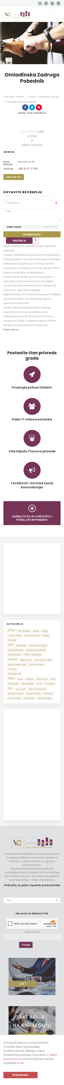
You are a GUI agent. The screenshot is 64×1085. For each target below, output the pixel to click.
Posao (10, 644)
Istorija (36, 631)
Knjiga (45, 631)
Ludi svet (30, 679)
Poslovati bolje (14, 654)
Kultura (11, 630)
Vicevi (39, 683)
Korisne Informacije (38, 645)
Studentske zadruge (49, 96)
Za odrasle (49, 683)
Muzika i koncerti (32, 635)
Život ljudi (12, 669)
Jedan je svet (26, 660)
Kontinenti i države (43, 660)
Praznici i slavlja (33, 693)
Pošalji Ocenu (32, 234)
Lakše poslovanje (15, 650)
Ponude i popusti (15, 693)
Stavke (32, 96)
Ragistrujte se (10, 329)
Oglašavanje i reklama (36, 650)
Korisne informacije (37, 689)
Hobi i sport (20, 689)
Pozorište (12, 640)
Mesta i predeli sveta (17, 664)
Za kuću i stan (14, 698)
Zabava (11, 678)
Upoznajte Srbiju (36, 664)
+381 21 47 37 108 (28, 168)
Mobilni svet (42, 679)
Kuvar (20, 679)
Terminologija (27, 683)
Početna (20, 96)
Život (10, 688)
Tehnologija (13, 683)
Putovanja (12, 659)
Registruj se (19, 240)
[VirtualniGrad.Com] (16, 14)
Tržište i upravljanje (32, 654)
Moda (52, 679)
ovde (20, 1063)
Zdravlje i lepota (44, 698)
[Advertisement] (32, 578)
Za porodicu (29, 698)
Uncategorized (14, 674)
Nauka (46, 635)
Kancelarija (21, 645)
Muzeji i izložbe (15, 635)
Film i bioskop (23, 631)
